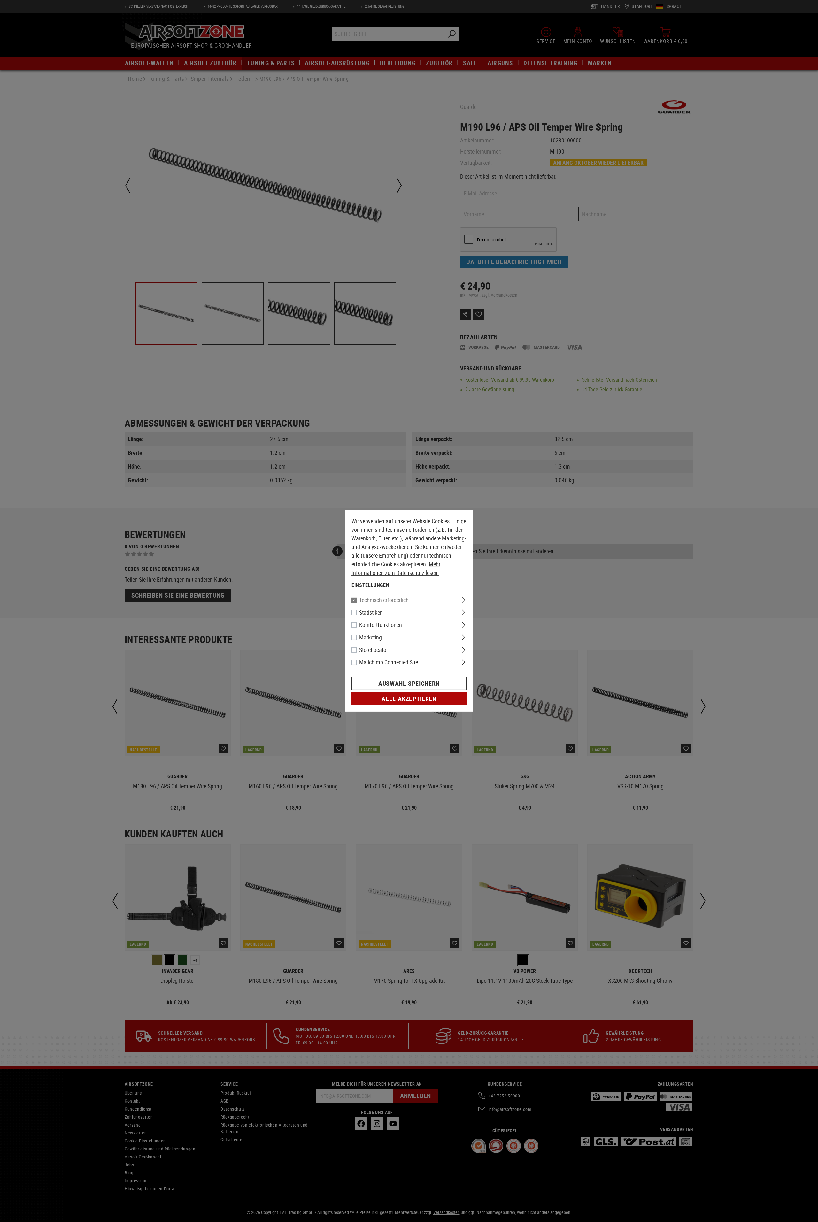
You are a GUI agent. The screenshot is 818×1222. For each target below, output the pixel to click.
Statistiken (371, 612)
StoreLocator (373, 649)
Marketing (370, 637)
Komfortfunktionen (380, 625)
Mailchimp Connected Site (388, 662)
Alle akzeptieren (409, 698)
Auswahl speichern (409, 683)
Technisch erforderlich (384, 600)
